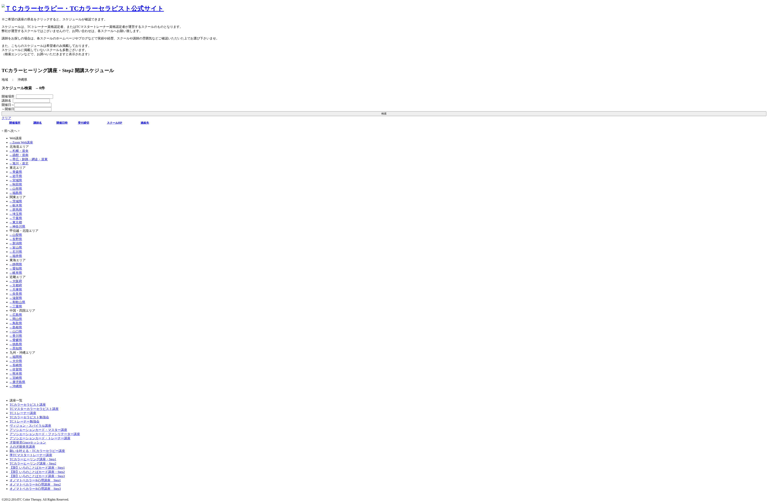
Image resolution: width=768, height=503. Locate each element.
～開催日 (8, 109)
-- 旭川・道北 (19, 163)
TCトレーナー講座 (23, 413)
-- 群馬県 (16, 209)
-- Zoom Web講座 (21, 142)
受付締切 (83, 122)
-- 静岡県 (16, 264)
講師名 (7, 100)
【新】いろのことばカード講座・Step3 (37, 476)
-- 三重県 (16, 306)
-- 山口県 (16, 331)
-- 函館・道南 (19, 155)
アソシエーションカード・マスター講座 (38, 430)
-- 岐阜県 (16, 272)
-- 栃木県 (16, 205)
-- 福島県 (16, 193)
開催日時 (62, 122)
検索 (384, 113)
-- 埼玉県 (16, 214)
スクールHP (114, 122)
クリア (6, 118)
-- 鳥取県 (16, 323)
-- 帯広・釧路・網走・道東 (29, 159)
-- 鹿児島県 (17, 382)
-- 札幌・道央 (19, 151)
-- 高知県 (16, 348)
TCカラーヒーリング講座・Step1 (33, 459)
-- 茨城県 (16, 201)
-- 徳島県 (16, 344)
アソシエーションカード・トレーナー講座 (40, 438)
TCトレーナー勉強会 (24, 421)
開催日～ (8, 104)
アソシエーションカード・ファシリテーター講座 (45, 434)
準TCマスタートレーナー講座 (31, 455)
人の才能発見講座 (22, 446)
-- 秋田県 (16, 184)
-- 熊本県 (16, 373)
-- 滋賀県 (16, 298)
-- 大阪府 (16, 281)
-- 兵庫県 (16, 289)
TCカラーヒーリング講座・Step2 (33, 463)
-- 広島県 (16, 314)
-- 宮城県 (16, 180)
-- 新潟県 (16, 243)
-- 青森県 (16, 172)
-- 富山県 (16, 247)
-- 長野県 (16, 239)
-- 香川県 (16, 335)
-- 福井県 (16, 256)
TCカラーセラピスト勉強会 (29, 417)
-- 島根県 (16, 327)
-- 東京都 (16, 222)
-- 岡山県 (16, 319)
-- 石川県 (16, 251)
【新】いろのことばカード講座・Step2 (37, 472)
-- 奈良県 (16, 293)
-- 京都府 (16, 285)
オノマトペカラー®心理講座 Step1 (35, 480)
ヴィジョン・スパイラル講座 (30, 425)
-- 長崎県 (16, 365)
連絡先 (145, 122)
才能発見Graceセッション (28, 442)
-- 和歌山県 (17, 302)
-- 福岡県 (16, 356)
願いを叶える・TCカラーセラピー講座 (37, 451)
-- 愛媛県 (16, 340)
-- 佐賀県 (16, 369)
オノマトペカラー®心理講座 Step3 (35, 488)
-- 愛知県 (16, 268)
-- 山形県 (16, 188)
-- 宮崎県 (16, 378)
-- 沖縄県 (16, 386)
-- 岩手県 (16, 176)
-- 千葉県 (16, 218)
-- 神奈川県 (17, 226)
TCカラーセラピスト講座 (28, 404)
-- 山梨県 (16, 235)
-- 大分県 (16, 361)
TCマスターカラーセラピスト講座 (34, 409)
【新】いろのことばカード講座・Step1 (37, 467)
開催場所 (9, 96)
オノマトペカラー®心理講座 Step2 (35, 484)
